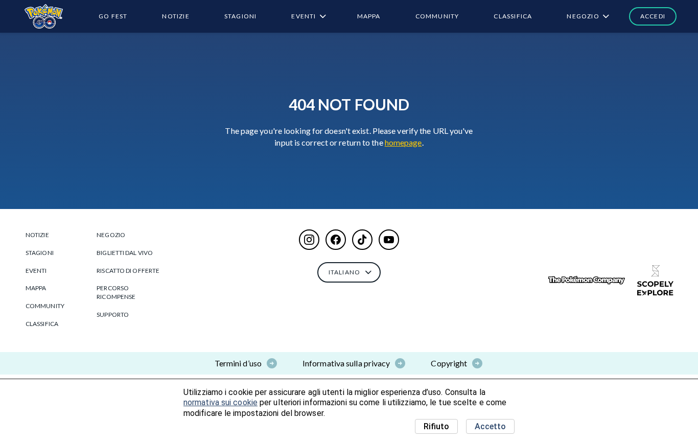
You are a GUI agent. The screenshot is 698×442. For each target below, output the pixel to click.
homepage (403, 142)
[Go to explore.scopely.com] (655, 280)
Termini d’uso (238, 363)
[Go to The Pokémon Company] (586, 280)
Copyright (449, 363)
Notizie (175, 16)
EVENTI (303, 16)
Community (437, 16)
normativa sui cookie (220, 402)
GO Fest (113, 16)
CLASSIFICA (513, 16)
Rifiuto (436, 426)
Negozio (583, 16)
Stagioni (240, 16)
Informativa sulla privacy (346, 363)
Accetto (490, 426)
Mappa (369, 16)
